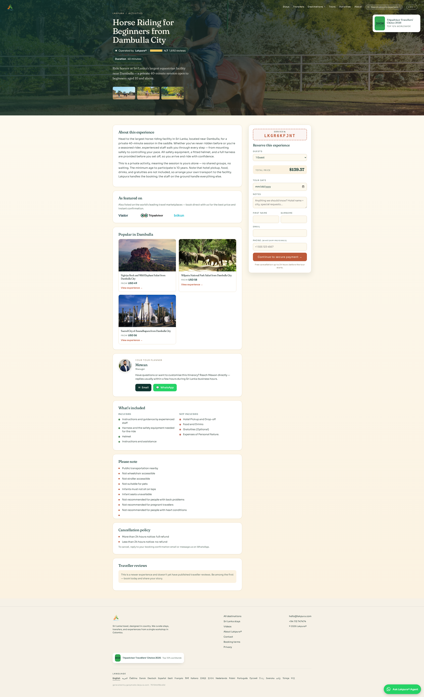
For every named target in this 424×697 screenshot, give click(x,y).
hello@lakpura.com (300, 616)
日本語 (203, 678)
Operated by (150, 50)
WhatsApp (165, 387)
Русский (253, 678)
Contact (228, 636)
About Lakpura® (233, 631)
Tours (332, 6)
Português (242, 678)
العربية (125, 678)
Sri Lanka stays (232, 621)
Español (162, 678)
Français (179, 678)
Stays (286, 6)
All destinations (232, 616)
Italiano (194, 678)
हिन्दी (187, 678)
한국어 (211, 678)
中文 (293, 678)
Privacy (228, 647)
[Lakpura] (10, 7)
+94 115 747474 (297, 621)
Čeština (133, 678)
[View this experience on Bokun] (181, 215)
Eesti (170, 678)
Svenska (270, 678)
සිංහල (261, 678)
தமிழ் (278, 678)
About (358, 6)
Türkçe (286, 678)
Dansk (142, 678)
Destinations (316, 6)
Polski (232, 678)
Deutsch (152, 678)
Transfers (298, 6)
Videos (227, 626)
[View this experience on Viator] (127, 215)
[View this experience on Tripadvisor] (155, 215)
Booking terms (232, 642)
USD (412, 7)
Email (143, 387)
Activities (345, 6)
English (116, 678)
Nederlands (221, 678)
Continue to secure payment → (280, 257)
